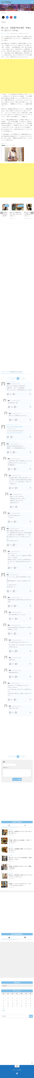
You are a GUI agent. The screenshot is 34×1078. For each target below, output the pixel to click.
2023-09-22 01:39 (17, 657)
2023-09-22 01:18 (16, 383)
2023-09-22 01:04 (16, 513)
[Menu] (32, 2)
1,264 (31, 12)
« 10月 (3, 1010)
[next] (32, 213)
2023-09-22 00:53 (15, 444)
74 (13, 378)
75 (15, 378)
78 (23, 378)
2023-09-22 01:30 (16, 400)
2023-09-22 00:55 (16, 625)
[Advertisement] (17, 76)
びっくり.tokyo (6, 33)
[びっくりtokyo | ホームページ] (8, 2)
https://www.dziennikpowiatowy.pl (15, 426)
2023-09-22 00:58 (16, 458)
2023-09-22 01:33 (16, 551)
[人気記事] (9, 937)
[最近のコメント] (25, 825)
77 (20, 378)
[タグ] (25, 937)
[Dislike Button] (14, 394)
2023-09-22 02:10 (17, 706)
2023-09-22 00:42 (15, 528)
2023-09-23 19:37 (18, 494)
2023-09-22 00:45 (16, 597)
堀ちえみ (4, 22)
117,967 (21, 205)
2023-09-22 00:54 (17, 612)
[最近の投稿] (9, 825)
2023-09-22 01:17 (12, 428)
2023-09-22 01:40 (17, 670)
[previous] (1, 213)
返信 (30, 394)
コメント (13, 371)
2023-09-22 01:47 (17, 413)
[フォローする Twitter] (17, 1073)
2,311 (7, 205)
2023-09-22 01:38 (17, 640)
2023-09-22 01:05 (17, 475)
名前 (4, 762)
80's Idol (3, 12)
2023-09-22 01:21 (16, 683)
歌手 (10, 838)
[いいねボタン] (8, 394)
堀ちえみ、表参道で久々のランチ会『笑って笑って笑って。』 (16, 214)
